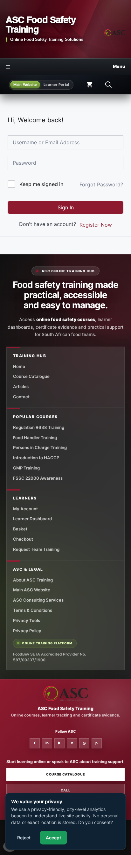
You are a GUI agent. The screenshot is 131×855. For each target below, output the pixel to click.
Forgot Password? (101, 184)
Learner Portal (56, 84)
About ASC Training (33, 579)
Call (66, 790)
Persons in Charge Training (40, 447)
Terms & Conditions (32, 610)
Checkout (23, 539)
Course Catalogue (31, 376)
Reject (24, 837)
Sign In (66, 207)
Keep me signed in (41, 184)
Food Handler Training (35, 437)
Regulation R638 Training (38, 427)
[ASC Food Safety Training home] (65, 693)
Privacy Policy (27, 630)
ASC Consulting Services (38, 600)
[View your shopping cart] (89, 84)
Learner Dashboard (32, 518)
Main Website (25, 84)
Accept (53, 837)
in (47, 743)
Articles (21, 386)
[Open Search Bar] (108, 84)
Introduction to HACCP (36, 457)
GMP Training (26, 467)
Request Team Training (36, 549)
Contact (21, 396)
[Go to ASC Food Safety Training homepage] (114, 32)
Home (19, 366)
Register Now (95, 224)
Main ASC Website (31, 589)
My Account (25, 508)
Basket (20, 528)
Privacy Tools (26, 620)
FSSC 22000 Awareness (38, 478)
